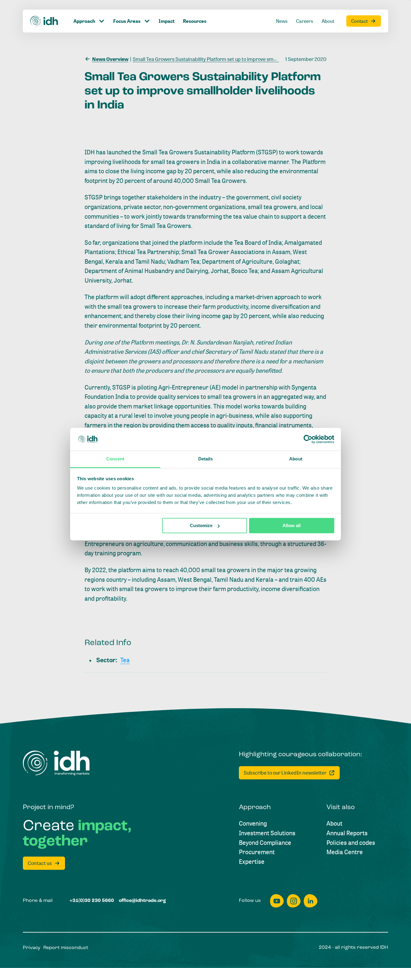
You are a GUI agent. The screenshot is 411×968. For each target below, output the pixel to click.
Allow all (292, 525)
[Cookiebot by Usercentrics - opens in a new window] (308, 439)
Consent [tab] (115, 459)
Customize (201, 525)
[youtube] (277, 901)
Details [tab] (205, 459)
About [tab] (295, 459)
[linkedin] (310, 901)
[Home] (44, 21)
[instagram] (293, 901)
